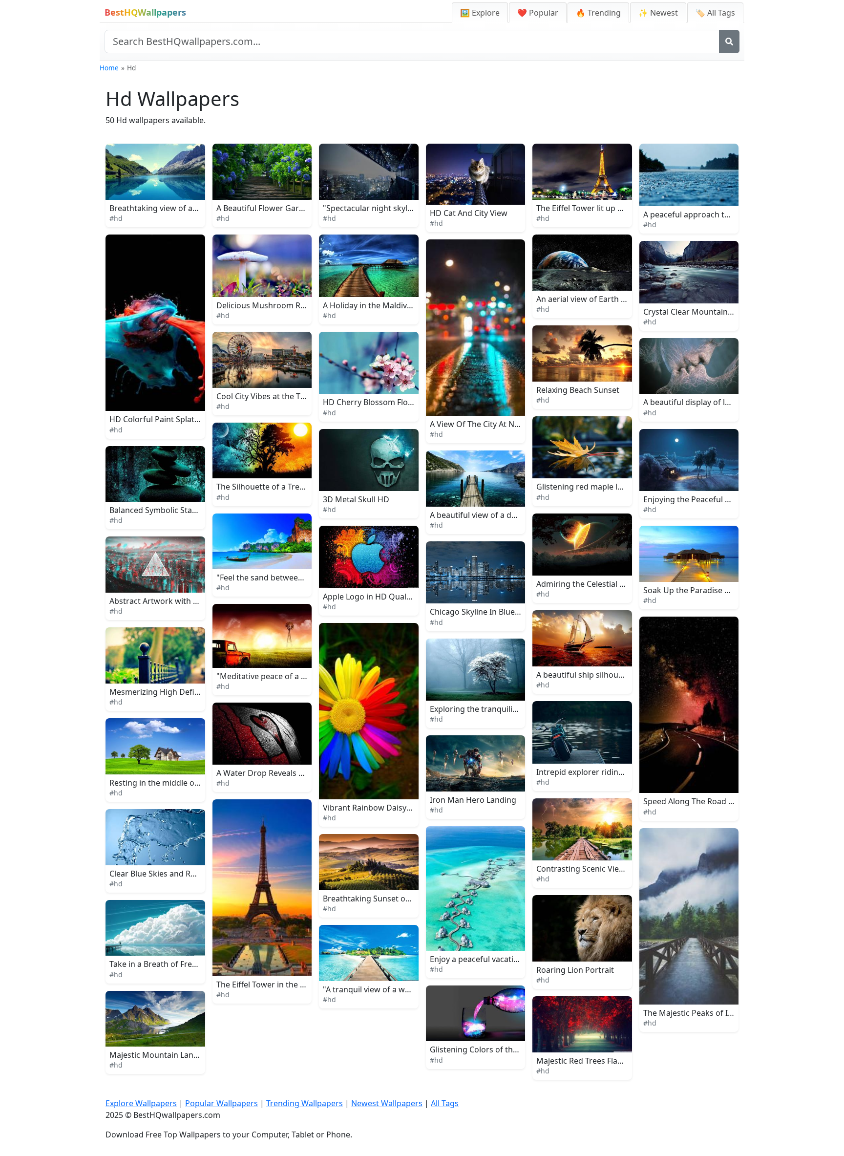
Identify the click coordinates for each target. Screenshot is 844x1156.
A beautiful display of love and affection (716, 402)
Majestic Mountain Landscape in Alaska (181, 1054)
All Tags (445, 1103)
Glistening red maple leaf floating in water (614, 486)
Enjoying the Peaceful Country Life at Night (722, 499)
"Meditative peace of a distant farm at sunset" (301, 676)
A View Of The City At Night (479, 424)
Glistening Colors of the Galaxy (487, 1049)
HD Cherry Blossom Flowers (374, 402)
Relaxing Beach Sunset (577, 390)
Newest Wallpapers (386, 1103)
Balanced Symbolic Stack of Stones (173, 510)
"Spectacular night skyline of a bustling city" (404, 208)
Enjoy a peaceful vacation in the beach (500, 959)
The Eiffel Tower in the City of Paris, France (294, 984)
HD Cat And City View (468, 213)
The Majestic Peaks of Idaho (695, 1012)
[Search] (729, 41)
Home (109, 67)
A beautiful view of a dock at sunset (495, 515)
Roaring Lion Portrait (575, 969)
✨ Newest (658, 12)
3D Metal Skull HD (356, 499)
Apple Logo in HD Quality (369, 596)
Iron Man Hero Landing (473, 799)
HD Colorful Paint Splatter (157, 419)
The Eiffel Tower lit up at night (591, 208)
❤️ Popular (537, 12)
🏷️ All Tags (715, 12)
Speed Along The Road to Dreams (705, 801)
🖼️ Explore (480, 12)
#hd (116, 218)
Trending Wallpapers (304, 1103)
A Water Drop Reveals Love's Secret (281, 773)
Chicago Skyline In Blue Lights (484, 611)
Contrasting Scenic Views (582, 868)
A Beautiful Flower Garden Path (274, 208)
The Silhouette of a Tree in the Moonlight (291, 486)
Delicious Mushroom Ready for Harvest (289, 305)
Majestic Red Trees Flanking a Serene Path (614, 1060)
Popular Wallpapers (221, 1103)
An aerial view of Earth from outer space (610, 299)
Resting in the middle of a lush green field (186, 782)
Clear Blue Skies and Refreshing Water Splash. (194, 873)
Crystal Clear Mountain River (695, 311)
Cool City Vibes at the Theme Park (278, 396)
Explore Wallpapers (141, 1103)
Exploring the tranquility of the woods (500, 709)
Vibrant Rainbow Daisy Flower (378, 807)
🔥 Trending (598, 12)
